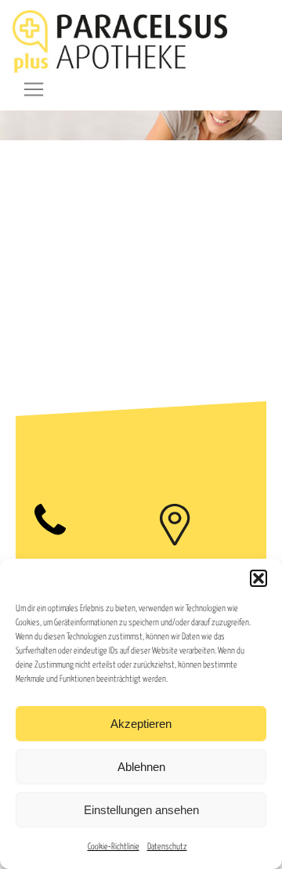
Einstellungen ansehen (141, 809)
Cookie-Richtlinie (113, 846)
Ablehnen (141, 766)
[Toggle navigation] (34, 89)
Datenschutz (167, 846)
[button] (258, 578)
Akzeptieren (141, 723)
